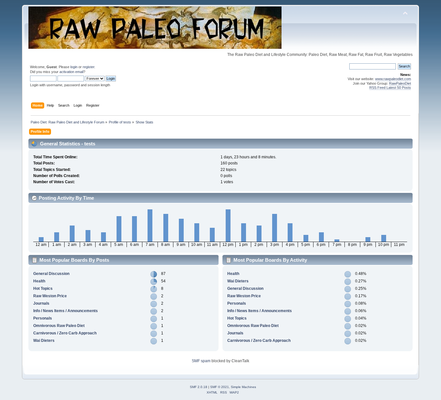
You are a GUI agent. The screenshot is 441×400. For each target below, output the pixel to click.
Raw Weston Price (50, 296)
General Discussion (51, 273)
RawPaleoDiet (400, 83)
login (73, 67)
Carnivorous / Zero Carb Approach (65, 333)
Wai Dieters (44, 340)
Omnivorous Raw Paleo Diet (59, 325)
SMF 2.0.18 (198, 387)
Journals (41, 303)
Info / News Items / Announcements (65, 311)
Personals (42, 318)
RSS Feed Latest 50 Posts (390, 87)
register (88, 67)
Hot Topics (43, 288)
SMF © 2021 (219, 387)
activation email (71, 72)
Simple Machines (243, 387)
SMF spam (201, 361)
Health (39, 281)
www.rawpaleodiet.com (393, 79)
